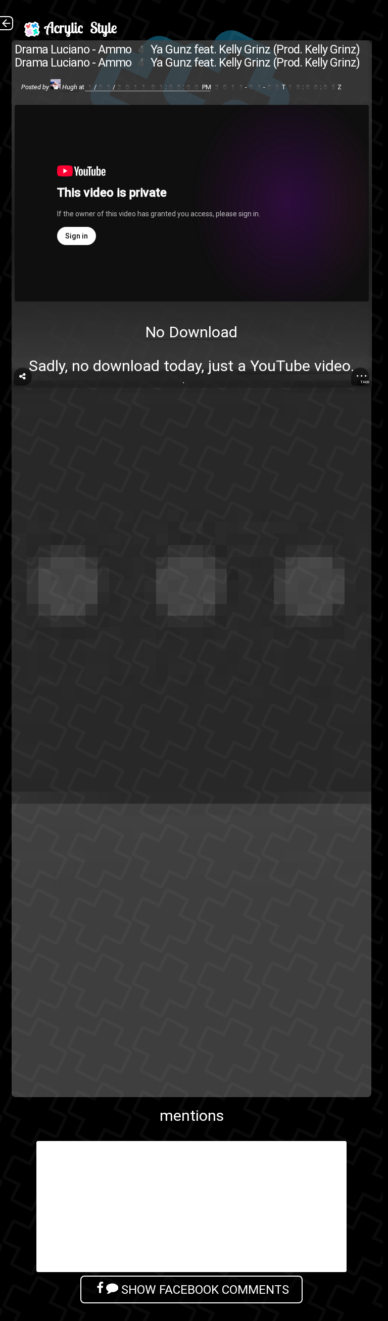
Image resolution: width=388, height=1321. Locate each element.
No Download (191, 332)
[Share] (23, 377)
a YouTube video (294, 366)
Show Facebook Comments (203, 1289)
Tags (364, 382)
